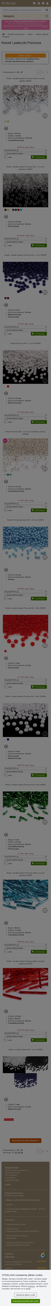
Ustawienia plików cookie (25, 1295)
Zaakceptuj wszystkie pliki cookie (25, 1301)
